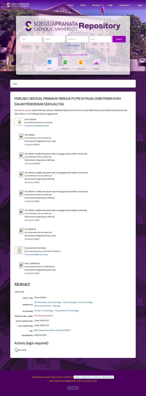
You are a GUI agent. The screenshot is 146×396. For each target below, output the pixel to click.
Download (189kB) (32, 163)
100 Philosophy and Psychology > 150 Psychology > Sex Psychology (63, 302)
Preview (45, 125)
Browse (96, 5)
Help (110, 5)
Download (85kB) (32, 144)
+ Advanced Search (73, 45)
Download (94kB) (32, 201)
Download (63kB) (32, 254)
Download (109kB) (32, 125)
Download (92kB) (32, 182)
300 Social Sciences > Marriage (47, 305)
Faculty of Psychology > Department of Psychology (56, 310)
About (83, 5)
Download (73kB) (32, 220)
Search (119, 39)
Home (70, 5)
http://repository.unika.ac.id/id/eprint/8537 (52, 330)
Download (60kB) (32, 239)
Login (139, 5)
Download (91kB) (32, 273)
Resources (124, 5)
